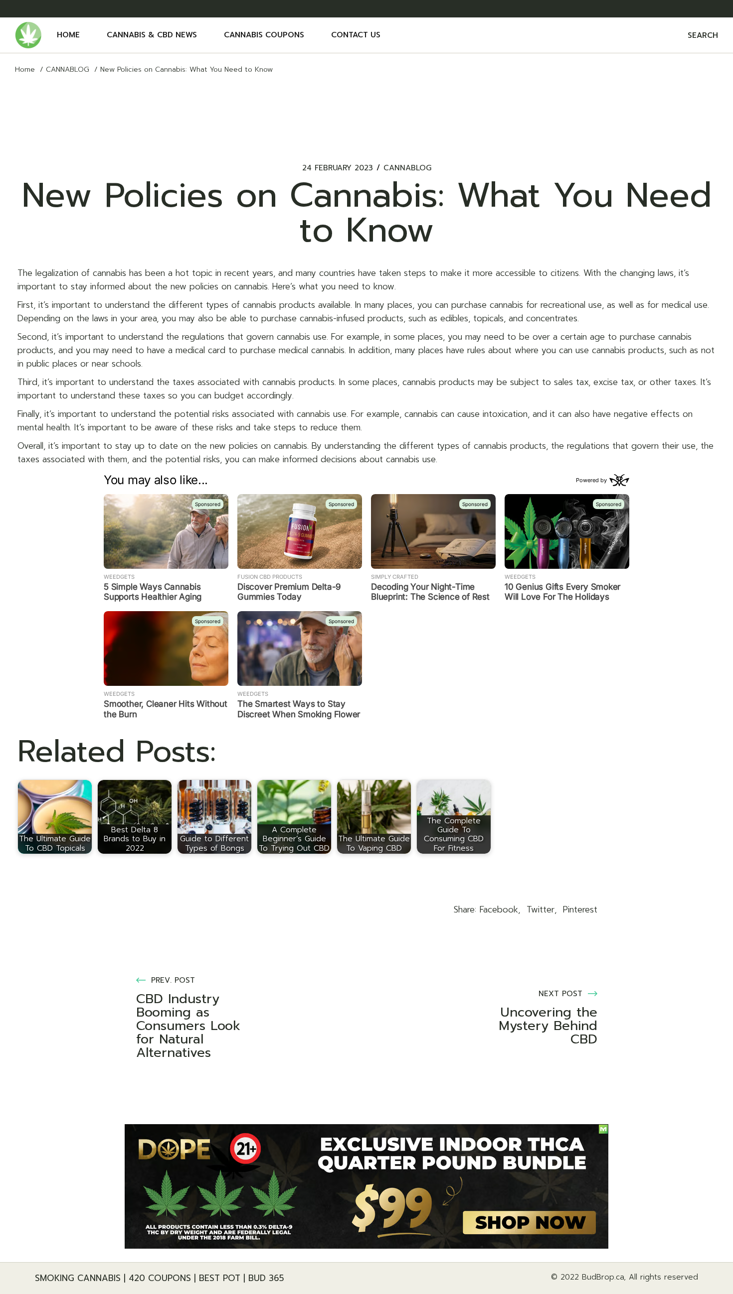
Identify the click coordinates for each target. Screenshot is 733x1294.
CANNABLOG (67, 69)
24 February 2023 (337, 168)
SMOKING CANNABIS (78, 1278)
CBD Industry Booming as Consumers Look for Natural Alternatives (188, 1025)
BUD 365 (266, 1278)
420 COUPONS (160, 1278)
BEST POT (219, 1278)
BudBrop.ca (603, 1277)
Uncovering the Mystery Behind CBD (548, 1026)
